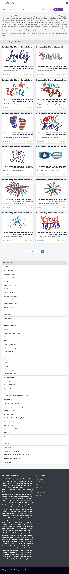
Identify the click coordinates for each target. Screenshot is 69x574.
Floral (5, 362)
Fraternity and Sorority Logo (12, 373)
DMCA (14, 9)
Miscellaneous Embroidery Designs (13, 533)
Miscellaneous (8, 399)
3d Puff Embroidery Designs (11, 479)
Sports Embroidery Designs (10, 550)
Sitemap (38, 495)
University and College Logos (12, 458)
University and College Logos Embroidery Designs (17, 559)
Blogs (37, 484)
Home (5, 42)
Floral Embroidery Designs (24, 515)
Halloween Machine (9, 377)
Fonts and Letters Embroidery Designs (14, 518)
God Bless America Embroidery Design (49, 236)
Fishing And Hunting (9, 359)
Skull (5, 436)
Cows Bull (6, 329)
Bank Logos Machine (10, 285)
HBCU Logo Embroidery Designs (18, 524)
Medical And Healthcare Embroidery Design (16, 395)
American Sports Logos (10, 278)
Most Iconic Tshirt (9, 410)
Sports (6, 440)
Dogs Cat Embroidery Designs (11, 509)
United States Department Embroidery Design (16, 454)
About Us (38, 487)
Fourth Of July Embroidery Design (47, 137)
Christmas (7, 314)
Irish (5, 392)
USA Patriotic (7, 462)
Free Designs (39, 479)
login (59, 9)
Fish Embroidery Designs (24, 513)
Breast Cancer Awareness (11, 300)
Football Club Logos (9, 370)
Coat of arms (7, 322)
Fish (5, 355)
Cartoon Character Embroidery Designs (20, 496)
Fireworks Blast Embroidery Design (48, 203)
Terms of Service (40, 492)
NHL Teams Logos (9, 425)
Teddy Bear (7, 443)
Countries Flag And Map (10, 325)
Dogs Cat (6, 340)
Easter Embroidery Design (11, 344)
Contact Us (20, 9)
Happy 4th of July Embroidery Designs (49, 104)
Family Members (8, 351)
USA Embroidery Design (10, 104)
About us (5, 9)
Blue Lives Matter (8, 292)
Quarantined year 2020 (10, 429)
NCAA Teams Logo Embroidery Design (14, 418)
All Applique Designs (9, 274)
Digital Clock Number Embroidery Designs (20, 507)
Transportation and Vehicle (11, 451)
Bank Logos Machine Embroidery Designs (20, 485)
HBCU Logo (7, 381)
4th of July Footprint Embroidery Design (16, 137)
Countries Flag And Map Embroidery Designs (15, 502)
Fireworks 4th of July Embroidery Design (16, 203)
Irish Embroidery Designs (24, 528)
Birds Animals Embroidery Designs (13, 487)
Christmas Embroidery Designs (13, 498)
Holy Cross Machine (9, 384)
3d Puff (6, 266)
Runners (6, 432)
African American (8, 270)
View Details (16, 55)
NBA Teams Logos (9, 414)
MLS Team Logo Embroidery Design (14, 407)
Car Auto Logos (8, 307)
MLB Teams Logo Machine (11, 403)
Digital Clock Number (9, 336)
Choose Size (16, 59)
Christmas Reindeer (9, 318)
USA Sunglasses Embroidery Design (48, 170)
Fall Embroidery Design (10, 348)
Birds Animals (8, 289)
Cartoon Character (9, 311)
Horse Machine (8, 388)
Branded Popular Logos (10, 296)
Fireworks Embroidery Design (12, 236)
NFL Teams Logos (9, 421)
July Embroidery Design (10, 71)
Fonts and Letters (9, 366)
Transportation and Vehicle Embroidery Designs (17, 554)
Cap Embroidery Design (10, 303)
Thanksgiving (7, 447)
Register (50, 9)
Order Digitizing (40, 482)
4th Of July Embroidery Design (46, 71)
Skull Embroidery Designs (24, 548)
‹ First (28, 251)
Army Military (7, 281)
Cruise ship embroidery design (12, 333)
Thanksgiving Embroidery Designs (20, 552)
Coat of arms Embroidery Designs (21, 500)
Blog (10, 9)
